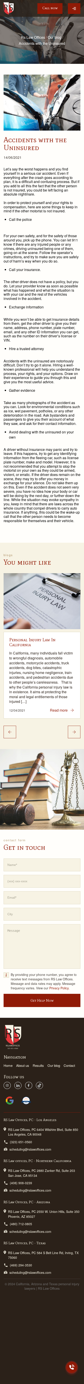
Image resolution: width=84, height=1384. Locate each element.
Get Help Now (42, 1000)
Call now (50, 8)
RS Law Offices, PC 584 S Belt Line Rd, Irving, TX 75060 (43, 1255)
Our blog (53, 1065)
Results (38, 1065)
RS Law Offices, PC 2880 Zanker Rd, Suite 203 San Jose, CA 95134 (41, 1172)
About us (22, 1065)
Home (8, 1065)
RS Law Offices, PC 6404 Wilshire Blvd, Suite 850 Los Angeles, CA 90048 (43, 1131)
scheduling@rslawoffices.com (30, 1149)
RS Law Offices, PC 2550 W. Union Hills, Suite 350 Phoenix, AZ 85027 (44, 1213)
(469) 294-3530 (21, 1265)
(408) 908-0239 (21, 1183)
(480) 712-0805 (21, 1224)
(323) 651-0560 (21, 1142)
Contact (69, 1065)
